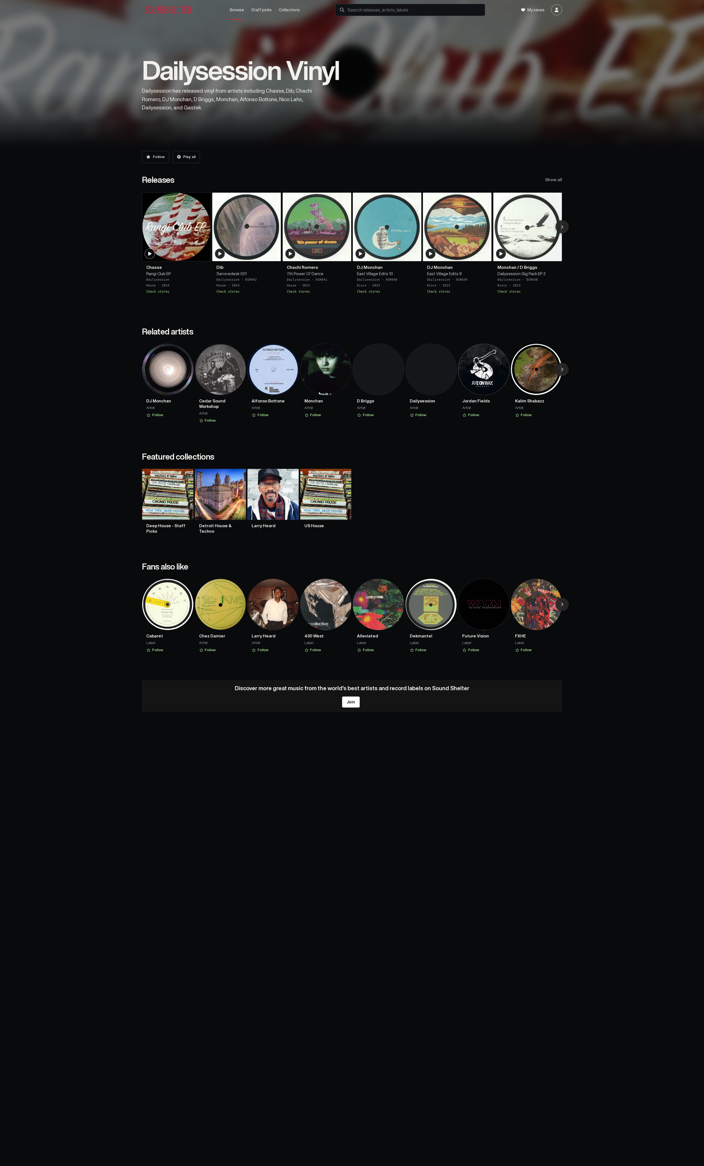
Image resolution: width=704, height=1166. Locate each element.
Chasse (154, 267)
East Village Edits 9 (444, 273)
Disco (362, 285)
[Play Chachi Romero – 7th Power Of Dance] (290, 253)
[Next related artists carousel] (562, 369)
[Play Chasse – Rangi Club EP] (150, 253)
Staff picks (261, 10)
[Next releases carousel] (562, 226)
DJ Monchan (370, 267)
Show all (553, 180)
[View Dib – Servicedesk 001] (246, 227)
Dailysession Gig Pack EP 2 (521, 273)
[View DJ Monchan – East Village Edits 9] (457, 227)
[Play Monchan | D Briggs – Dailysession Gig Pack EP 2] (501, 253)
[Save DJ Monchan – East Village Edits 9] (484, 255)
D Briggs (528, 267)
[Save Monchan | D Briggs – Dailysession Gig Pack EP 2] (554, 255)
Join (351, 702)
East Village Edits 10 (375, 273)
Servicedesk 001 (231, 273)
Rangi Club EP (158, 273)
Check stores (157, 292)
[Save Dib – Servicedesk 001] (273, 255)
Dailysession (157, 279)
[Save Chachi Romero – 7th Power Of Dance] (344, 255)
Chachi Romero (302, 267)
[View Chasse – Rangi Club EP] (176, 227)
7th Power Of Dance (305, 273)
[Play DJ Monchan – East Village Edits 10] (360, 253)
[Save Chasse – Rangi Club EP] (203, 255)
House (151, 285)
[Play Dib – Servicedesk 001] (220, 253)
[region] (352, 245)
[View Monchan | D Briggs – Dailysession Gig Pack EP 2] (527, 227)
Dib (219, 267)
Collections (289, 10)
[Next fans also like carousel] (562, 604)
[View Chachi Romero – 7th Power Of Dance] (317, 227)
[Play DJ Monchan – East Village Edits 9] (430, 253)
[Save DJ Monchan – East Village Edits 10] (414, 255)
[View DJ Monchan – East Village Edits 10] (387, 227)
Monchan (506, 267)
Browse (237, 10)
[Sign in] (556, 9)
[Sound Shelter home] (180, 10)
